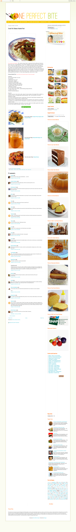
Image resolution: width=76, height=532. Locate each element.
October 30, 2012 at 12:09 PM (15, 262)
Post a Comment (12, 315)
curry (60, 486)
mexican (66, 490)
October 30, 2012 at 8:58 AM (15, 229)
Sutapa (12, 175)
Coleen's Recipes (14, 181)
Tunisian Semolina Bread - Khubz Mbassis (60, 421)
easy (18, 169)
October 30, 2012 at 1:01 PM (15, 270)
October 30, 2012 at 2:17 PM (15, 284)
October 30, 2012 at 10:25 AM (15, 256)
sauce (60, 494)
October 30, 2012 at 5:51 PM (15, 306)
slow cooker (29, 169)
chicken (58, 484)
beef (64, 482)
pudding (62, 492)
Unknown (12, 301)
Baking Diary (13, 259)
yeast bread (63, 499)
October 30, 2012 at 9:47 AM (15, 249)
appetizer (54, 482)
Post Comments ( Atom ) (16, 319)
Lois (11, 226)
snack (53, 496)
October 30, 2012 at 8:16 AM (15, 217)
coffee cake (56, 485)
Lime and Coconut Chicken (57, 439)
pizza (48, 492)
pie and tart (64, 491)
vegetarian (57, 499)
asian (60, 482)
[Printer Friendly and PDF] (26, 107)
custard (64, 486)
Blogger (45, 517)
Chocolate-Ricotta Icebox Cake (58, 472)
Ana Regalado (13, 252)
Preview (49, 28)
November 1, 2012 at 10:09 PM (16, 313)
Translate (55, 109)
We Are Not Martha (14, 287)
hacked (20, 169)
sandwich (55, 494)
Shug (12, 232)
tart (53, 498)
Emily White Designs (36, 517)
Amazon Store (43, 22)
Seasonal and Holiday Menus (34, 22)
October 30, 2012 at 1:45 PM (15, 277)
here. (60, 40)
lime (67, 489)
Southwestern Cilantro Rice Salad (58, 427)
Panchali (12, 273)
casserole (66, 483)
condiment (63, 485)
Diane (12, 194)
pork (26, 169)
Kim (11, 201)
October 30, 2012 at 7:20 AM (15, 203)
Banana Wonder (13, 245)
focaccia (65, 488)
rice (57, 493)
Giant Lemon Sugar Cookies (58, 444)
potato (57, 492)
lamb (58, 489)
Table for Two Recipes (23, 22)
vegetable (66, 498)
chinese (12, 169)
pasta (56, 491)
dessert (50, 488)
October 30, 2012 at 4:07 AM (15, 178)
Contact (49, 22)
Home (8, 22)
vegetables (52, 499)
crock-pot (15, 169)
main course (23, 169)
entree (60, 488)
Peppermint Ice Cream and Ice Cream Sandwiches (57, 462)
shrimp (56, 495)
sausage (64, 494)
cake (60, 483)
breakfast (55, 483)
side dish (62, 495)
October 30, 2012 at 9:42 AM (15, 242)
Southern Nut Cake (56, 456)
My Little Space (13, 310)
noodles (51, 491)
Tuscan (49, 482)
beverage (49, 483)
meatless (61, 490)
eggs (56, 488)
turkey (57, 498)
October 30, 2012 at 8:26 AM (15, 223)
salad (61, 493)
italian (54, 489)
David (12, 280)
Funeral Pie (55, 433)
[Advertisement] (38, 6)
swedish (49, 498)
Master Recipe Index (14, 22)
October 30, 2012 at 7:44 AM (15, 210)
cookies (49, 486)
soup (59, 496)
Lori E (12, 238)
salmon (66, 493)
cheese (51, 484)
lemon (62, 489)
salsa (51, 494)
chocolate (50, 485)
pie (60, 491)
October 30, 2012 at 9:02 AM (15, 235)
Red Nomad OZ (13, 187)
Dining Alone (13, 295)
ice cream (49, 489)
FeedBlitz (56, 28)
